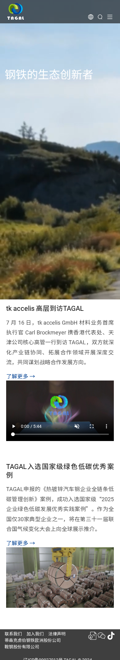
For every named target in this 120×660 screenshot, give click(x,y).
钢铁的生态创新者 (49, 74)
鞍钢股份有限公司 (22, 646)
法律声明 (57, 633)
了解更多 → (20, 376)
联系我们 (13, 633)
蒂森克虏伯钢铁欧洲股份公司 (33, 640)
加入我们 (35, 633)
